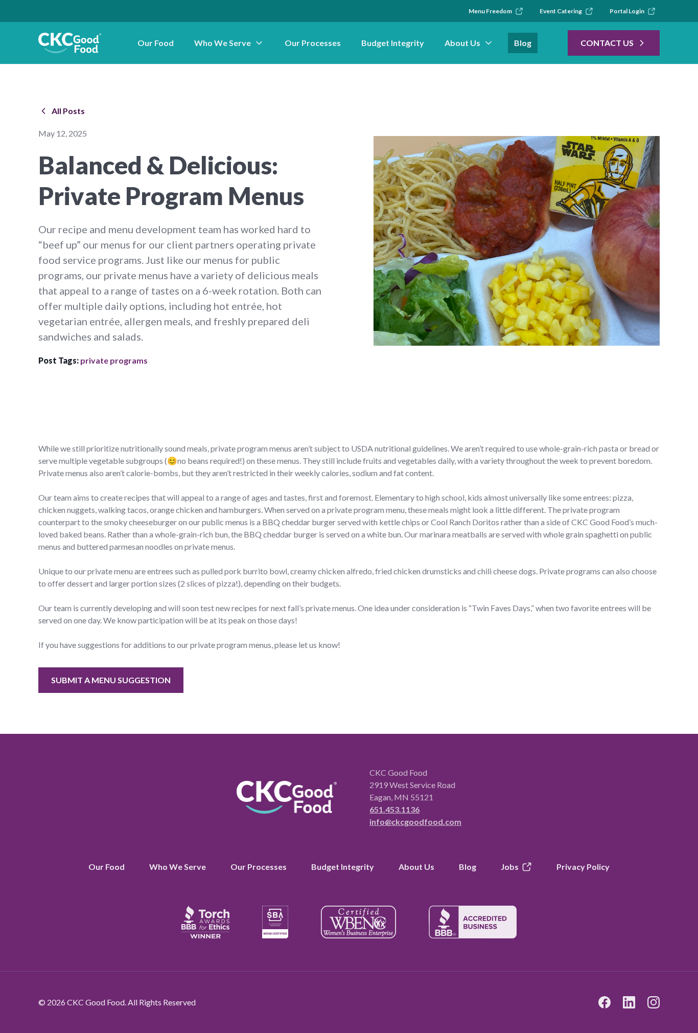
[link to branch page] (69, 43)
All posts (68, 111)
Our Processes (313, 43)
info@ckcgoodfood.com (415, 821)
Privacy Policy (583, 866)
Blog (522, 43)
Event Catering (561, 11)
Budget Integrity (392, 43)
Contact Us (607, 43)
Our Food (155, 43)
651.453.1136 (394, 809)
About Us (462, 43)
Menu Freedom (490, 11)
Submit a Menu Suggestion (111, 680)
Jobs (510, 866)
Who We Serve (222, 43)
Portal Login (627, 11)
